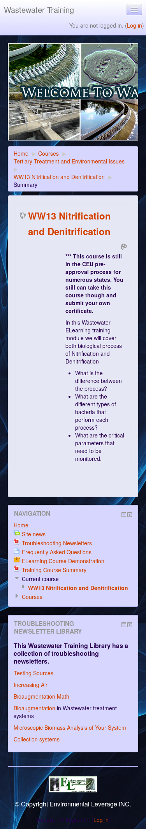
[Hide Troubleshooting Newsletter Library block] (123, 624)
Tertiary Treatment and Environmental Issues (69, 161)
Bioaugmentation (34, 708)
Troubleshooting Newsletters (57, 543)
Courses (48, 153)
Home (21, 153)
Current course (40, 579)
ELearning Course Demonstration (63, 561)
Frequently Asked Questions (56, 552)
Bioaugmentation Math (41, 696)
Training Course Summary (54, 570)
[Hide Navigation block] (123, 514)
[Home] (73, 94)
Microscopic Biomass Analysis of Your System (70, 727)
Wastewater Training (39, 9)
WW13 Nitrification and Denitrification (59, 177)
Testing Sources (33, 673)
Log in (134, 25)
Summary (25, 184)
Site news (34, 534)
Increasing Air (30, 684)
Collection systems (37, 739)
